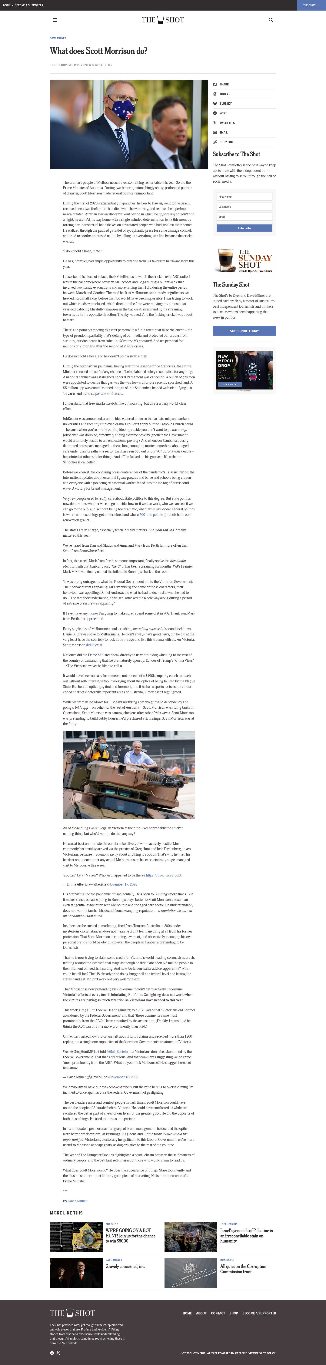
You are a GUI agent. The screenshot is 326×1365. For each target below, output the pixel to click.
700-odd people (151, 514)
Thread (224, 93)
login (7, 5)
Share (224, 84)
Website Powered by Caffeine (227, 1353)
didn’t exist (94, 645)
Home (187, 1313)
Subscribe (244, 228)
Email (223, 132)
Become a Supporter (29, 5)
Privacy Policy (265, 1353)
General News (102, 65)
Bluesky (225, 103)
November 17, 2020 (122, 884)
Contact (218, 1313)
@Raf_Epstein (117, 1051)
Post (223, 113)
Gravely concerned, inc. (125, 1267)
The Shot (309, 5)
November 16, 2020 (123, 1077)
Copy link (226, 142)
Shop (234, 1313)
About (201, 1313)
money (93, 613)
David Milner (77, 1201)
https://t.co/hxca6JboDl (164, 875)
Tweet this (227, 122)
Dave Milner (58, 38)
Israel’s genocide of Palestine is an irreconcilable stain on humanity (246, 1236)
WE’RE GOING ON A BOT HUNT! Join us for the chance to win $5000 (130, 1236)
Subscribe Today (244, 331)
